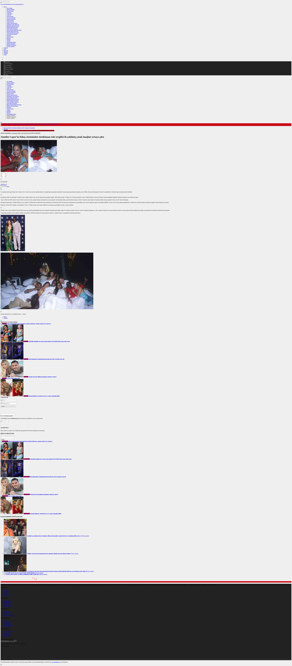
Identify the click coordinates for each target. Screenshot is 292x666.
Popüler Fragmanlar (11, 45)
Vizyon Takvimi (10, 46)
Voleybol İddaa (7, 606)
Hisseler (9, 38)
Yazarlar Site (7, 632)
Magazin (6, 52)
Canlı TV (9, 15)
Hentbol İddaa (7, 603)
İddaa (6, 74)
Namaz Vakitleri (10, 9)
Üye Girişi (6, 590)
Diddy (5, 316)
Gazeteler (9, 12)
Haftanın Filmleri (11, 43)
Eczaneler (7, 71)
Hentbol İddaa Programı (12, 31)
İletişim (5, 595)
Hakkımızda (7, 594)
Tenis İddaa (6, 634)
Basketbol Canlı (7, 635)
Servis (5, 6)
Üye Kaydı (6, 591)
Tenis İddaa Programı (12, 34)
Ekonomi (6, 50)
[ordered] (10, 406)
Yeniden (6, 318)
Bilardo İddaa (7, 605)
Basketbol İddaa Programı (13, 26)
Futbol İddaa (7, 600)
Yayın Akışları (8, 67)
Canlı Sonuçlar (10, 21)
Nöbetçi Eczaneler (11, 19)
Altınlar (8, 41)
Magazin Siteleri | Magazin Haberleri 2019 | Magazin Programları (19, 128)
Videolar (6, 53)
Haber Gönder (10, 20)
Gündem (6, 47)
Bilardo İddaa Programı (12, 27)
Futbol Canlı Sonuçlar (12, 23)
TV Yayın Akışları (11, 17)
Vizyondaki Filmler (11, 42)
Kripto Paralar (10, 37)
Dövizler (9, 35)
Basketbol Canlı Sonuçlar (13, 24)
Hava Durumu (10, 11)
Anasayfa (4, 124)
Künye (5, 593)
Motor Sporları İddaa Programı (14, 30)
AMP (5, 636)
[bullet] (12, 406)
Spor (5, 49)
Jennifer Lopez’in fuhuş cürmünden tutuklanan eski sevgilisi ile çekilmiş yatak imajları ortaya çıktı (35, 124)
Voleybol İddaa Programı (13, 32)
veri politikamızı (55, 662)
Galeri (5, 54)
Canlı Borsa (9, 13)
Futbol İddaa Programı (12, 28)
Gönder (2, 406)
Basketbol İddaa (7, 602)
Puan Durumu (10, 16)
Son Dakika (9, 8)
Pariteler (9, 39)
